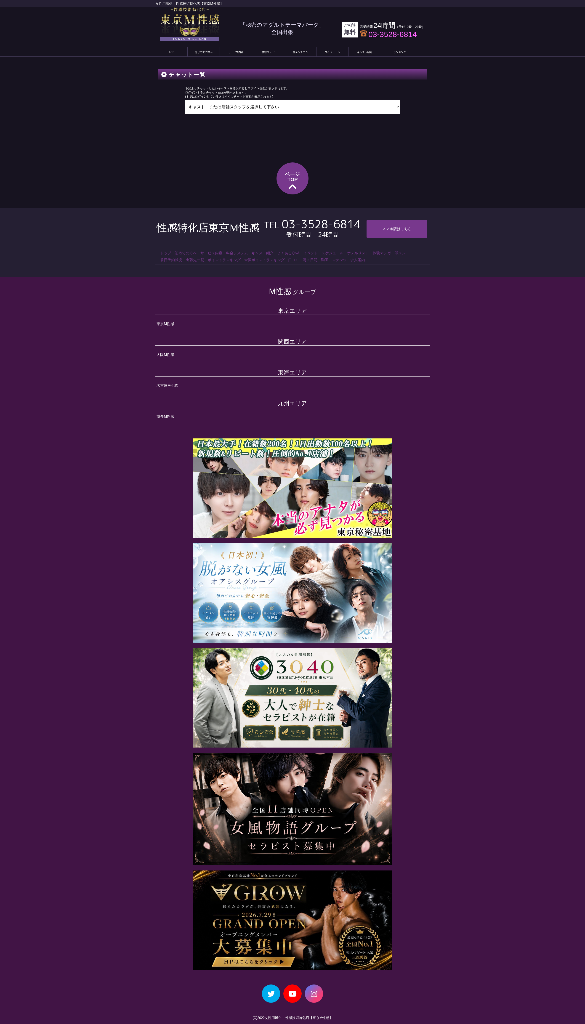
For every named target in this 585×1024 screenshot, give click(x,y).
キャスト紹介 (364, 52)
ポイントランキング (224, 260)
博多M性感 (165, 416)
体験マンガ (268, 52)
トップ (165, 253)
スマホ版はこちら (397, 229)
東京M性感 (165, 324)
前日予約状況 (171, 260)
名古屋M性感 (167, 385)
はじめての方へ (204, 52)
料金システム (300, 52)
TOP (171, 52)
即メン (400, 253)
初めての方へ (186, 253)
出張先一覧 (195, 260)
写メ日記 (310, 260)
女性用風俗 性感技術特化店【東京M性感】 (189, 3)
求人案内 (357, 260)
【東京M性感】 (321, 1018)
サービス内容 (235, 52)
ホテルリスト (358, 253)
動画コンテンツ (334, 260)
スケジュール (332, 52)
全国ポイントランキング (264, 260)
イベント (310, 253)
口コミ (293, 260)
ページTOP (292, 176)
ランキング (400, 52)
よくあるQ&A (288, 253)
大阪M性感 (165, 355)
